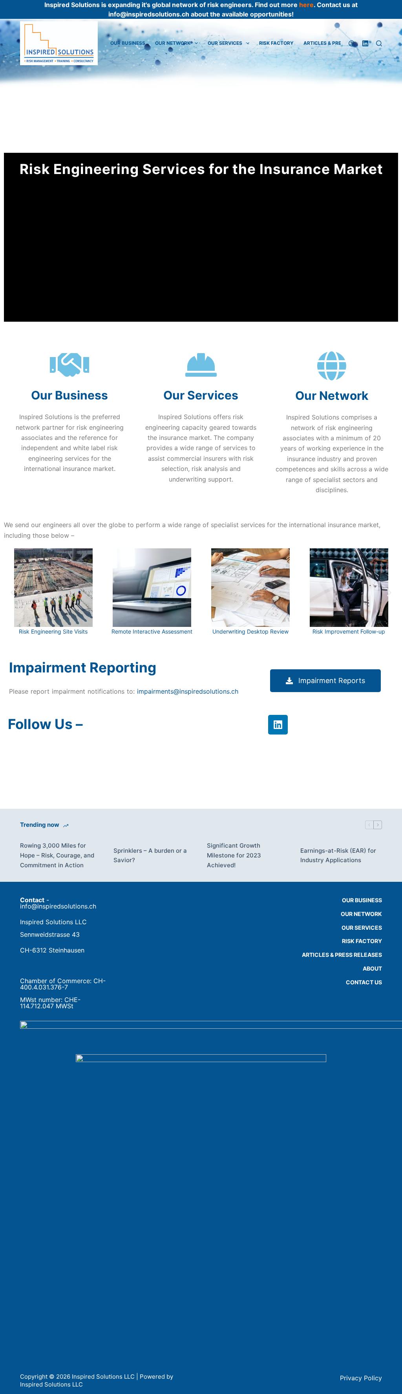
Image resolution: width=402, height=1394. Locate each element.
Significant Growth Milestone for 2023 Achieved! (234, 855)
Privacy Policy (361, 1378)
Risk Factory (276, 43)
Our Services (225, 43)
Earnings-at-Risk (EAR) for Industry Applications (338, 855)
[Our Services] (201, 365)
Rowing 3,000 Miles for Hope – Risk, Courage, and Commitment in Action (57, 855)
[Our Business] (69, 365)
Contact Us (364, 982)
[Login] (351, 43)
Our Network (172, 43)
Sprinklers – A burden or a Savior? (150, 855)
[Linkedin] (278, 725)
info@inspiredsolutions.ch (58, 906)
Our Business (127, 43)
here (306, 5)
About (372, 968)
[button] (13, 592)
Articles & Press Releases (342, 954)
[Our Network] (332, 366)
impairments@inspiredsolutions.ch (187, 691)
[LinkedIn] (365, 43)
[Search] (379, 43)
